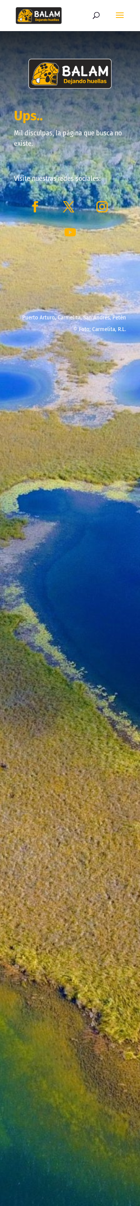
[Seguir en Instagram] (102, 207)
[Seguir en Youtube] (70, 232)
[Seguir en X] (68, 207)
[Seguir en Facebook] (35, 207)
